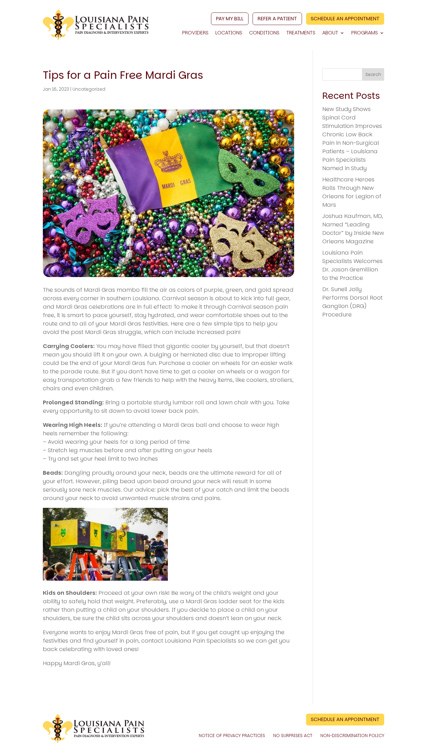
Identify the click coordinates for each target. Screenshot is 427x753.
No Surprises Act (292, 736)
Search (373, 74)
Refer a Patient (277, 18)
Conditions (264, 33)
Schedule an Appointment (345, 18)
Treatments (300, 33)
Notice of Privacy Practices (232, 736)
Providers (195, 33)
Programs (364, 33)
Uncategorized (89, 89)
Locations (228, 33)
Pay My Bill (230, 18)
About (330, 33)
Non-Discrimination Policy (352, 736)
